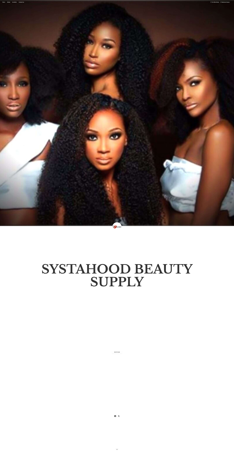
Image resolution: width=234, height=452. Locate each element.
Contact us (21, 2)
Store (3, 2)
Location (14, 2)
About (8, 2)
